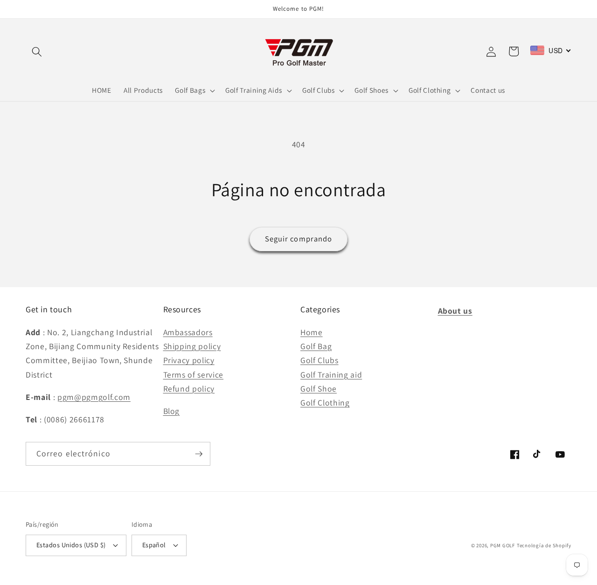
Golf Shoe (318, 388)
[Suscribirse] (198, 454)
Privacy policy (189, 360)
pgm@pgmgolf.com (94, 397)
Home (311, 332)
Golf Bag (316, 346)
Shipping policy (192, 346)
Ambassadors (188, 332)
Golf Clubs (319, 360)
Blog (171, 411)
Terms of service (193, 374)
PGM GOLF (502, 545)
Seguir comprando (299, 239)
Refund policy (189, 388)
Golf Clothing (325, 402)
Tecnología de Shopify (544, 545)
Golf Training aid (331, 374)
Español (154, 544)
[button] (37, 51)
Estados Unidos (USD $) (71, 544)
